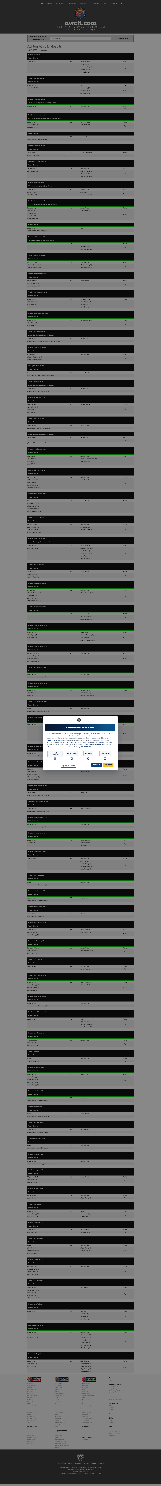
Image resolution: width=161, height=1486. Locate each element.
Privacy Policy (86, 747)
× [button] (112, 720)
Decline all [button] (96, 765)
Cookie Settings (74, 747)
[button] (68, 766)
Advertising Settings (97, 744)
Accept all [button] (108, 765)
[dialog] (80, 743)
